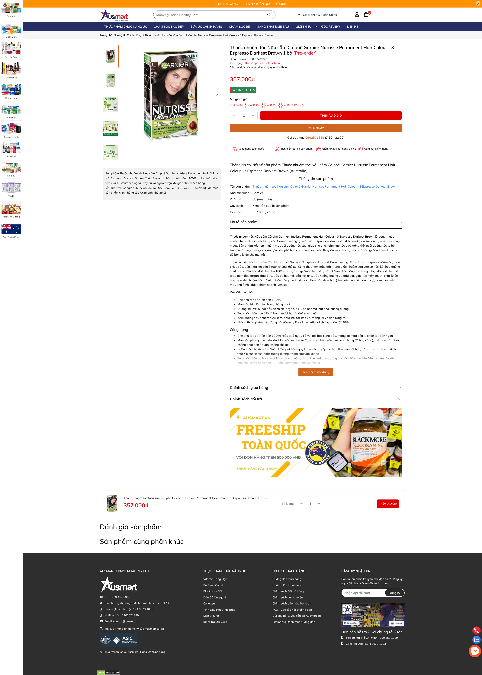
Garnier (243, 59)
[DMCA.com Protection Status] (108, 672)
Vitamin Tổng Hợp (215, 579)
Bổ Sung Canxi (213, 585)
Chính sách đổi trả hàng (288, 591)
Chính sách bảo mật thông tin (291, 603)
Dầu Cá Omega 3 (214, 597)
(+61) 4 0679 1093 (141, 609)
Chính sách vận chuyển (287, 597)
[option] (111, 56)
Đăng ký (394, 593)
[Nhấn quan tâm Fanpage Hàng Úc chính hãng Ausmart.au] (373, 614)
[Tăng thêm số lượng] (319, 503)
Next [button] (217, 94)
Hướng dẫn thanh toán (287, 585)
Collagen (209, 603)
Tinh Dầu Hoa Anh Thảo (219, 609)
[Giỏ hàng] (364, 14)
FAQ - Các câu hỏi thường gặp (292, 609)
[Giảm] (234, 115)
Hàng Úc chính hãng (152, 652)
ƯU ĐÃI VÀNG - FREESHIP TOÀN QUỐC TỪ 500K (252, 4)
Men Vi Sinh (211, 615)
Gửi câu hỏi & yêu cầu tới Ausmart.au (296, 615)
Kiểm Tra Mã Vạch (215, 622)
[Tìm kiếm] (269, 14)
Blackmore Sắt (212, 591)
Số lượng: (288, 503)
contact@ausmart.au (126, 621)
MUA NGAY (316, 128)
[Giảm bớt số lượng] (301, 503)
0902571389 (314, 137)
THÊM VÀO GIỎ (331, 115)
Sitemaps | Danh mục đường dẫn (293, 622)
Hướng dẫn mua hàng (286, 579)
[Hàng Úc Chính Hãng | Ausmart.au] (114, 14)
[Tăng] (253, 115)
